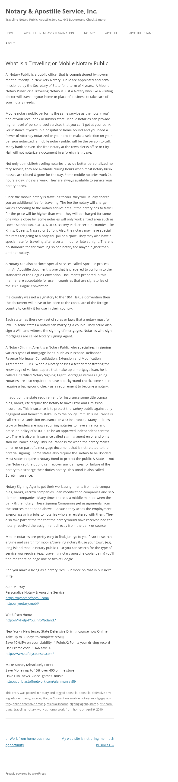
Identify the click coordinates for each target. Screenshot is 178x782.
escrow (36, 698)
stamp (93, 704)
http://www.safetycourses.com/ (30, 653)
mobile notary (80, 698)
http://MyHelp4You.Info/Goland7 (31, 620)
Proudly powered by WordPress (26, 774)
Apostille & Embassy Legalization (49, 33)
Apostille (112, 33)
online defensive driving (29, 704)
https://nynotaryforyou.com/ (27, 598)
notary (89, 33)
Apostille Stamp (141, 33)
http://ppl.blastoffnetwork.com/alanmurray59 (41, 681)
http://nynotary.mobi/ (22, 603)
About (10, 43)
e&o (14, 698)
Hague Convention (56, 698)
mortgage (98, 698)
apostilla (71, 693)
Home (10, 33)
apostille (84, 693)
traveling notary (25, 709)
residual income (57, 704)
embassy (24, 698)
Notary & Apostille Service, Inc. (52, 11)
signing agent (79, 704)
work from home (69, 709)
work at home (47, 709)
